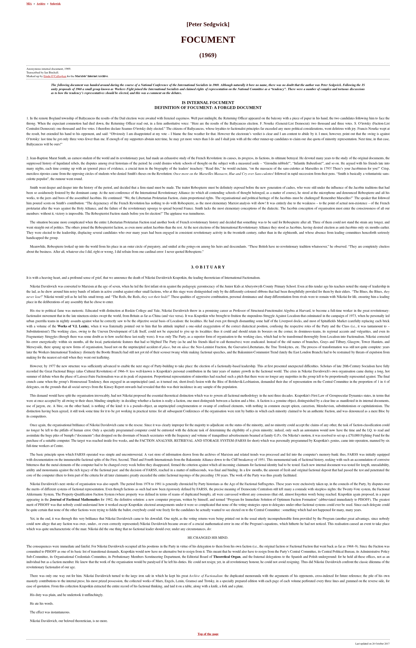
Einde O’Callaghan (55, 76)
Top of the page (208, 634)
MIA (29, 3)
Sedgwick (55, 3)
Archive (41, 3)
